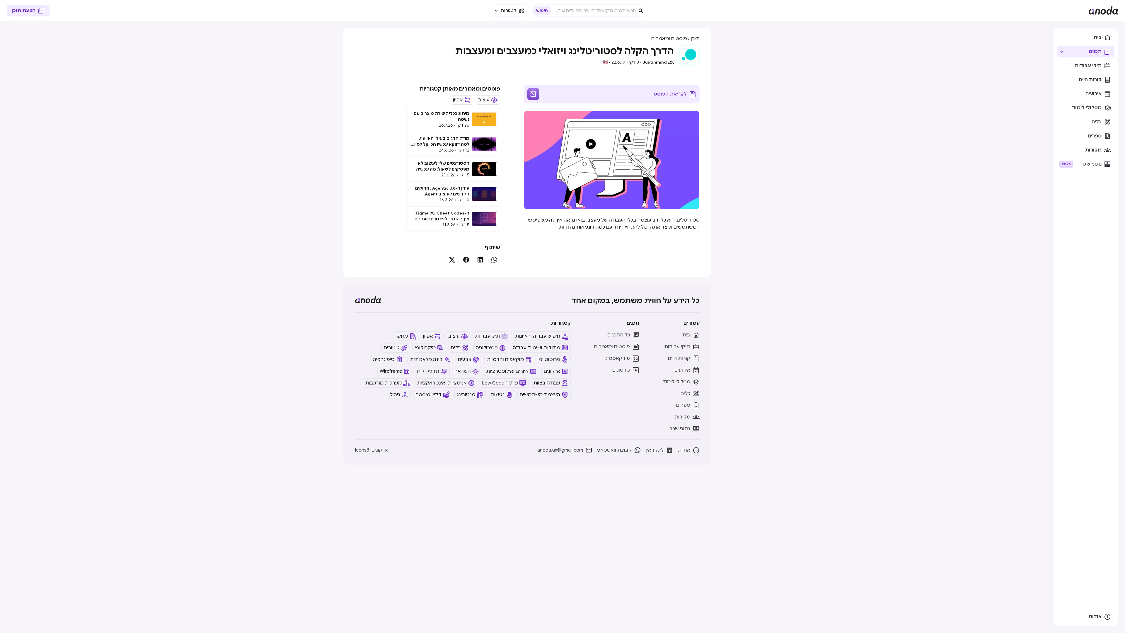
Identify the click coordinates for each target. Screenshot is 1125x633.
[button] (509, 10)
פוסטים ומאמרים (669, 39)
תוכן (695, 39)
